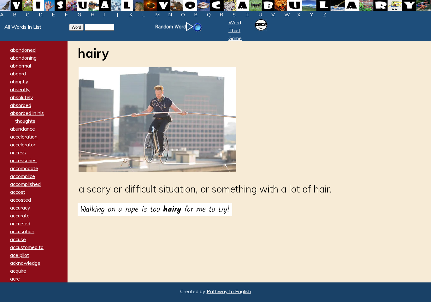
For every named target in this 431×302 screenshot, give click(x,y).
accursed (20, 223)
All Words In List (22, 27)
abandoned (23, 50)
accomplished (25, 184)
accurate (20, 215)
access (18, 152)
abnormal (20, 65)
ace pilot (19, 255)
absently (20, 89)
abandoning (23, 58)
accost (17, 192)
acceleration (24, 136)
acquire (18, 271)
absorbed (20, 105)
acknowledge (25, 263)
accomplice (22, 176)
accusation (22, 231)
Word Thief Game (235, 30)
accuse (18, 239)
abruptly (19, 81)
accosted (20, 200)
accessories (23, 160)
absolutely (21, 97)
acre (15, 278)
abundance (22, 129)
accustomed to (27, 247)
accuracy (20, 207)
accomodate (24, 168)
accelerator (22, 144)
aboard (18, 73)
